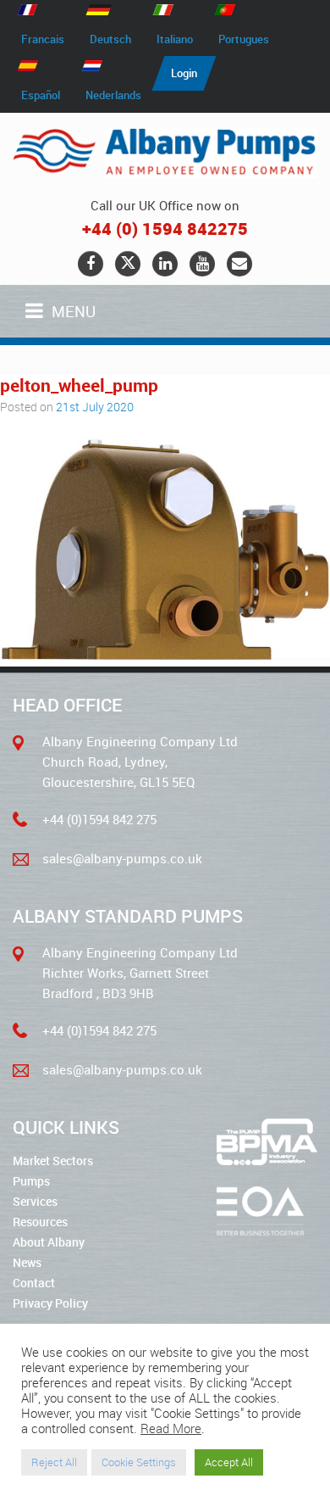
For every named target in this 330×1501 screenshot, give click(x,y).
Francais (42, 39)
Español (40, 95)
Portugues (243, 39)
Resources (40, 1222)
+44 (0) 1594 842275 (165, 228)
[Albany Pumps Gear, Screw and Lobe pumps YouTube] (202, 263)
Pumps (31, 1181)
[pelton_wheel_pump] (165, 654)
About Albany (49, 1242)
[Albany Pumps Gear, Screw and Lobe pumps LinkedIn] (165, 263)
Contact (34, 1283)
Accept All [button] (229, 1462)
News (27, 1262)
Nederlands (113, 95)
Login (184, 73)
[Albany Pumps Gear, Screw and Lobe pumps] (165, 153)
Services (35, 1201)
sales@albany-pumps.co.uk (122, 858)
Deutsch (110, 39)
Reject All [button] (54, 1462)
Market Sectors (53, 1160)
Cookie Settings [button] (139, 1462)
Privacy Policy (50, 1303)
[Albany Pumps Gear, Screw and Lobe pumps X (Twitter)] (127, 263)
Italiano (175, 39)
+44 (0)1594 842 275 (99, 819)
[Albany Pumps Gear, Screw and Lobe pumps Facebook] (90, 263)
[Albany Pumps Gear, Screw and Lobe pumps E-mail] (239, 263)
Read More (170, 1429)
